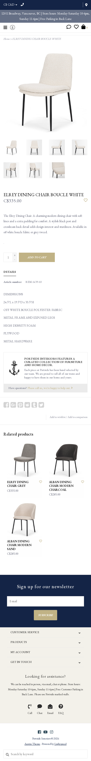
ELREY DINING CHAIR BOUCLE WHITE (36, 39)
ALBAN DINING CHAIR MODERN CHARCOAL (61, 486)
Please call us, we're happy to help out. (49, 388)
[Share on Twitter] (41, 405)
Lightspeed (60, 744)
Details (10, 272)
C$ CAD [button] (9, 5)
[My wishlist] (76, 28)
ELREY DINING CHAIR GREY (18, 484)
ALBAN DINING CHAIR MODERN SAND (19, 545)
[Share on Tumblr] (34, 405)
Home (7, 39)
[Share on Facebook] (6, 405)
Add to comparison (78, 417)
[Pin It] (20, 405)
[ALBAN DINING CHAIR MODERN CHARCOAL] (66, 459)
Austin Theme (32, 744)
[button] (68, 28)
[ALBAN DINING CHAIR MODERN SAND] (24, 518)
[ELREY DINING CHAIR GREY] (24, 459)
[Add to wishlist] (86, 201)
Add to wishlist (58, 417)
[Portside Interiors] (12, 27)
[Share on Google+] (13, 405)
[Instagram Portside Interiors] (51, 732)
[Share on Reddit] (27, 405)
